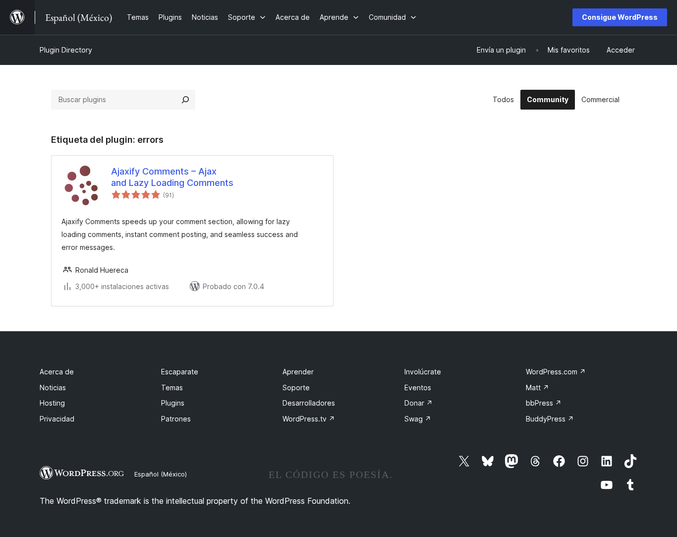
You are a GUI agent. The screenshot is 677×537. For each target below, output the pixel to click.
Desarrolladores (308, 403)
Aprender (298, 371)
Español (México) (160, 474)
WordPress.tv (308, 419)
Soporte (296, 387)
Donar (418, 403)
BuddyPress (550, 419)
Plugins (172, 403)
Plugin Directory (66, 50)
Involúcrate (422, 371)
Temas (172, 387)
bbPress (544, 403)
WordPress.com (556, 371)
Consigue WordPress (620, 17)
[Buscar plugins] (185, 100)
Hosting (52, 403)
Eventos (417, 387)
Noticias (53, 387)
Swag (417, 419)
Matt (537, 387)
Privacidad (57, 419)
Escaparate (179, 371)
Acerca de (57, 371)
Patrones (176, 419)
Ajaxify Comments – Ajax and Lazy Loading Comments (172, 177)
